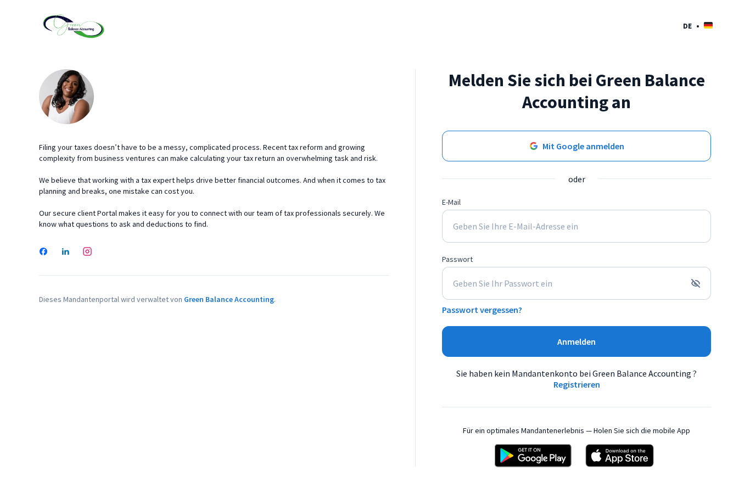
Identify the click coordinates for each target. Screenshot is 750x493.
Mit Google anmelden (583, 146)
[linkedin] (65, 252)
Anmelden (576, 341)
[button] (698, 25)
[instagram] (87, 252)
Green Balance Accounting (229, 299)
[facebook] (43, 252)
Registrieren (576, 384)
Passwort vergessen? (482, 309)
